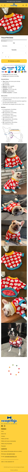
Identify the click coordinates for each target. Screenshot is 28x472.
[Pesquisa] (4, 5)
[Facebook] (2, 426)
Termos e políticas (14, 470)
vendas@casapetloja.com (11, 456)
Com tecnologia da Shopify (18, 467)
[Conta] (23, 5)
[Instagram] (4, 426)
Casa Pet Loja (10, 467)
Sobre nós (3, 433)
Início (2, 431)
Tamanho (14, 50)
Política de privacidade (6, 443)
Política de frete (5, 438)
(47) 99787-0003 (11, 454)
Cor (14, 43)
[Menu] (1, 5)
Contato (3, 436)
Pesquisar (3, 446)
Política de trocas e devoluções (8, 441)
